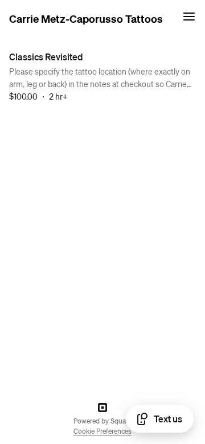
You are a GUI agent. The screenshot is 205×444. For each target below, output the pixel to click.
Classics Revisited (46, 57)
